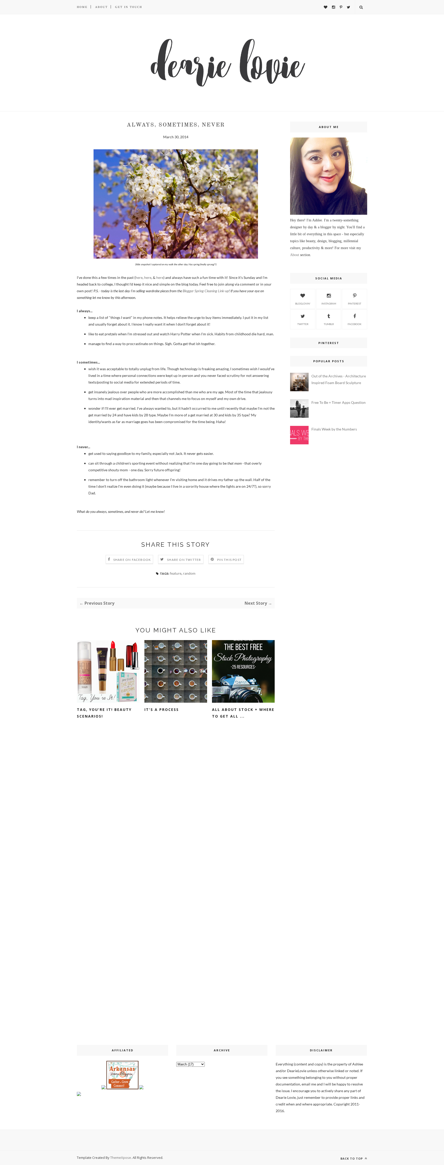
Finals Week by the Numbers (334, 429)
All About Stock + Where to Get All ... (243, 713)
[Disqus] (176, 804)
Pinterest (354, 303)
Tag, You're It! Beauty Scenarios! (104, 713)
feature (175, 573)
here (139, 277)
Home (82, 7)
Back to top (352, 1158)
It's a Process (161, 709)
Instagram (328, 303)
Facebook (355, 324)
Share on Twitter (184, 560)
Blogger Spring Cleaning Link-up (206, 291)
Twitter (302, 324)
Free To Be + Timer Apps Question (338, 402)
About (101, 7)
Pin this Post (229, 560)
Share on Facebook (132, 560)
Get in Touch (128, 7)
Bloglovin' (302, 303)
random (189, 573)
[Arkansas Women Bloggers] (122, 1088)
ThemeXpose (120, 1157)
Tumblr (329, 324)
